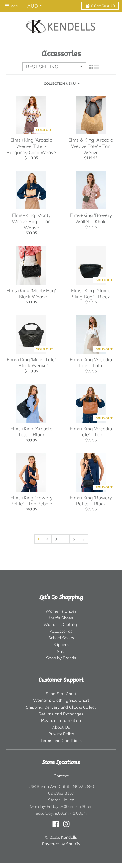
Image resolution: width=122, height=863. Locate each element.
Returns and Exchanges (61, 714)
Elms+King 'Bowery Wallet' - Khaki (91, 218)
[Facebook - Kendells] (55, 823)
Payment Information (61, 720)
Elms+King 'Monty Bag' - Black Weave (31, 293)
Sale (61, 651)
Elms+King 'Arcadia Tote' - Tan (91, 432)
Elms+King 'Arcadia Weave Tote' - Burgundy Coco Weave (31, 146)
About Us (61, 727)
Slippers (61, 644)
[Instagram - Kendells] (66, 823)
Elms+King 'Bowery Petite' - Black (91, 501)
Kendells (69, 837)
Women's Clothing (61, 624)
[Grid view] (91, 67)
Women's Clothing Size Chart (61, 700)
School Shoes (61, 637)
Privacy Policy (61, 733)
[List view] (96, 67)
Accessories (61, 631)
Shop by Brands (61, 658)
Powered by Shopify (61, 843)
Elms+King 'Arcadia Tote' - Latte (91, 363)
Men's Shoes (61, 618)
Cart (103, 6)
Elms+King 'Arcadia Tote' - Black (31, 432)
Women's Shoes (61, 611)
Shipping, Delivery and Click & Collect (61, 707)
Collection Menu (60, 83)
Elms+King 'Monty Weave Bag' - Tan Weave (31, 221)
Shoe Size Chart (61, 693)
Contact (61, 776)
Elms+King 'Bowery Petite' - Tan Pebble (31, 501)
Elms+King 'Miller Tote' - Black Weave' (31, 363)
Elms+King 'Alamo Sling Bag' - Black (90, 293)
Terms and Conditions (61, 740)
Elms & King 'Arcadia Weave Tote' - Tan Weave (90, 146)
